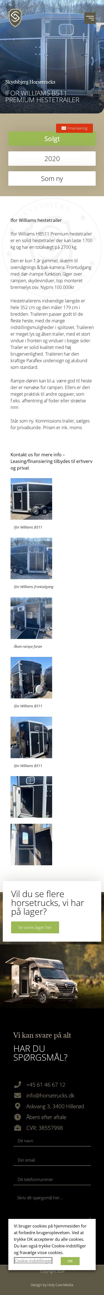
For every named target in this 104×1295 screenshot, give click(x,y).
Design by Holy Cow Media (52, 1284)
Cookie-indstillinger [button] (33, 1260)
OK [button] (70, 1260)
